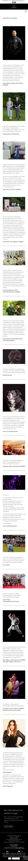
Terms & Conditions (14, 844)
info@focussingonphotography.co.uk (18, 0)
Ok (9, 858)
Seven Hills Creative (19, 848)
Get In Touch (8, 826)
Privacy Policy (14, 846)
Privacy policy (16, 858)
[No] (26, 856)
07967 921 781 (5, 0)
